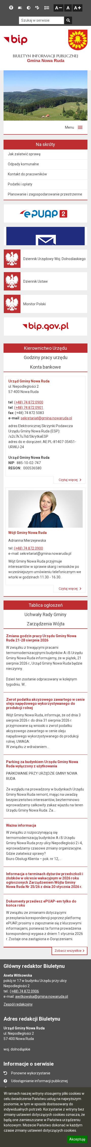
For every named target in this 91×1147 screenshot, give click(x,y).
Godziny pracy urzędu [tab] (45, 357)
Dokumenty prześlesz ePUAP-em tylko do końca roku (41, 903)
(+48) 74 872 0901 (28, 408)
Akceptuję (77, 1140)
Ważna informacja (21, 825)
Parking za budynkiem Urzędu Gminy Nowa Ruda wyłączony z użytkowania (42, 764)
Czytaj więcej (68, 480)
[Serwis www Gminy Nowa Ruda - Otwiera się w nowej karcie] (77, 40)
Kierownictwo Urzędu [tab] (45, 348)
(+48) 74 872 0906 (24, 991)
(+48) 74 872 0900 (28, 402)
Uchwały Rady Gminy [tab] (45, 614)
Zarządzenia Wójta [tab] (45, 623)
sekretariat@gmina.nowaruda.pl (46, 418)
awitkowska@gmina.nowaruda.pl (41, 996)
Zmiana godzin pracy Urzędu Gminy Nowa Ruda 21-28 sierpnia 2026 (41, 638)
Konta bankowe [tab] (45, 367)
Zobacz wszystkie (68, 951)
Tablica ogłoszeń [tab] (46, 605)
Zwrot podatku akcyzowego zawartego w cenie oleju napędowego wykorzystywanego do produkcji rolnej (45, 703)
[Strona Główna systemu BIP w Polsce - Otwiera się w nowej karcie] (15, 40)
